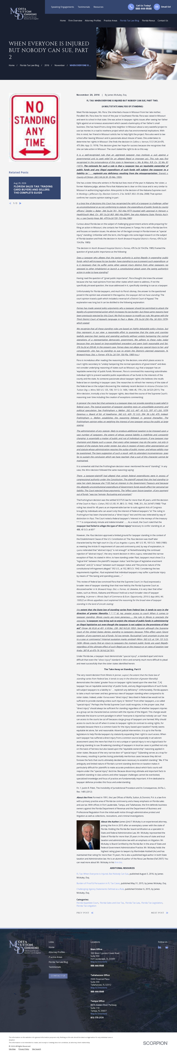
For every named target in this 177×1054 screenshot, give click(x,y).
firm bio (118, 862)
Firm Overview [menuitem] (75, 20)
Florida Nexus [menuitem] (148, 20)
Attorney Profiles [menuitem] (93, 20)
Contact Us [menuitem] (163, 20)
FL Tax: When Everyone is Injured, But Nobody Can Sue (103, 873)
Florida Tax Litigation (86, 905)
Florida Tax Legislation (151, 902)
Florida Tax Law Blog (58, 962)
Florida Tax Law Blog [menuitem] (129, 20)
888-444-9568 (144, 8)
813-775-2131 (97, 1017)
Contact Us (58, 976)
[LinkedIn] (159, 947)
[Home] (24, 14)
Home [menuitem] (63, 20)
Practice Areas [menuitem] (110, 20)
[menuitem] (12, 1049)
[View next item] (20, 203)
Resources (98, 6)
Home (51, 947)
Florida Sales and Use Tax (112, 902)
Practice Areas (55, 957)
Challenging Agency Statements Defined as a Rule (100, 889)
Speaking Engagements (62, 6)
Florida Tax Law (132, 902)
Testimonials (84, 6)
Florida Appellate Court (87, 902)
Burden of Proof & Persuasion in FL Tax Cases (98, 883)
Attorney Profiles (57, 952)
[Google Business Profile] (166, 947)
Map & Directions (99, 961)
